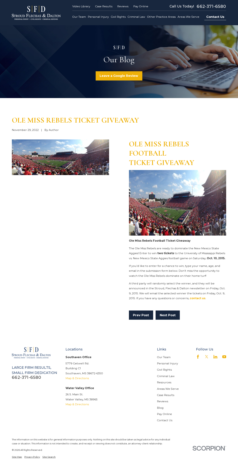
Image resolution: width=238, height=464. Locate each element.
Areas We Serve (168, 388)
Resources (164, 382)
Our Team (164, 357)
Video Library (81, 6)
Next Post (168, 315)
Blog (160, 407)
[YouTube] (224, 357)
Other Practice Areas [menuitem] (161, 16)
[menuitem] (17, 457)
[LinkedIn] (215, 357)
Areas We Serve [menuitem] (188, 16)
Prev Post (141, 315)
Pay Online (140, 6)
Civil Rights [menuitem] (118, 16)
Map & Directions (77, 378)
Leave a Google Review (119, 76)
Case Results (103, 6)
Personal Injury (167, 363)
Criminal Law (166, 376)
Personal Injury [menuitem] (98, 16)
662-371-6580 (211, 6)
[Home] (36, 13)
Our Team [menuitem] (79, 16)
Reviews (122, 6)
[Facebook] (198, 357)
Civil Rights (164, 369)
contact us (197, 298)
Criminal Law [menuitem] (136, 16)
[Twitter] (207, 357)
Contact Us (215, 17)
